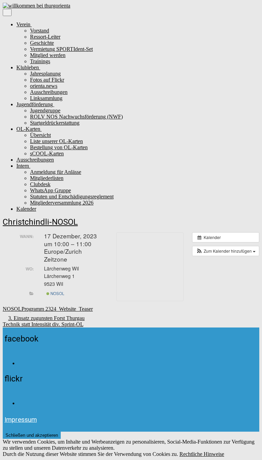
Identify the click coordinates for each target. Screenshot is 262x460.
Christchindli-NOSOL (40, 222)
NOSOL (56, 293)
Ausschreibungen (49, 92)
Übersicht (40, 135)
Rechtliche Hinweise (201, 454)
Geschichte (42, 43)
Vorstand (39, 30)
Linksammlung (46, 98)
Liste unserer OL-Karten (56, 141)
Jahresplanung (45, 73)
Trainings (40, 61)
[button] (225, 251)
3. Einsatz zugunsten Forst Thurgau (46, 318)
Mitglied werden (48, 55)
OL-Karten (29, 129)
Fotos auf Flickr (47, 80)
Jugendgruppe (45, 110)
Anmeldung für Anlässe (55, 172)
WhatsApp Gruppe (50, 190)
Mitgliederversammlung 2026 (61, 203)
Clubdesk (40, 184)
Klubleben (28, 67)
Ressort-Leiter (45, 37)
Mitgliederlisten (46, 178)
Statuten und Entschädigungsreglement (72, 196)
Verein (24, 24)
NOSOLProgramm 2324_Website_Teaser (48, 309)
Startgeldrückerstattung (54, 123)
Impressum (20, 419)
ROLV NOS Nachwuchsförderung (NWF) (76, 117)
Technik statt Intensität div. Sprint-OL (43, 324)
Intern (23, 166)
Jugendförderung (35, 104)
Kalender (26, 209)
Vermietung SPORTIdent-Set (61, 49)
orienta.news (43, 86)
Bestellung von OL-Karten (59, 147)
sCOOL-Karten (47, 153)
